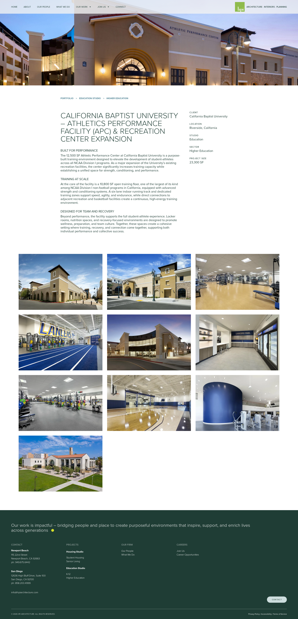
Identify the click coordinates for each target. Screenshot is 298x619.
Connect (121, 6)
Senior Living (73, 561)
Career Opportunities (188, 554)
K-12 (68, 574)
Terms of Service (280, 614)
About (27, 6)
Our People (43, 6)
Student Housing (75, 557)
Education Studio (90, 98)
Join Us (101, 6)
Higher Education (117, 98)
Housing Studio (74, 551)
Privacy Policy (254, 614)
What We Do (63, 6)
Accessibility (266, 614)
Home (14, 6)
